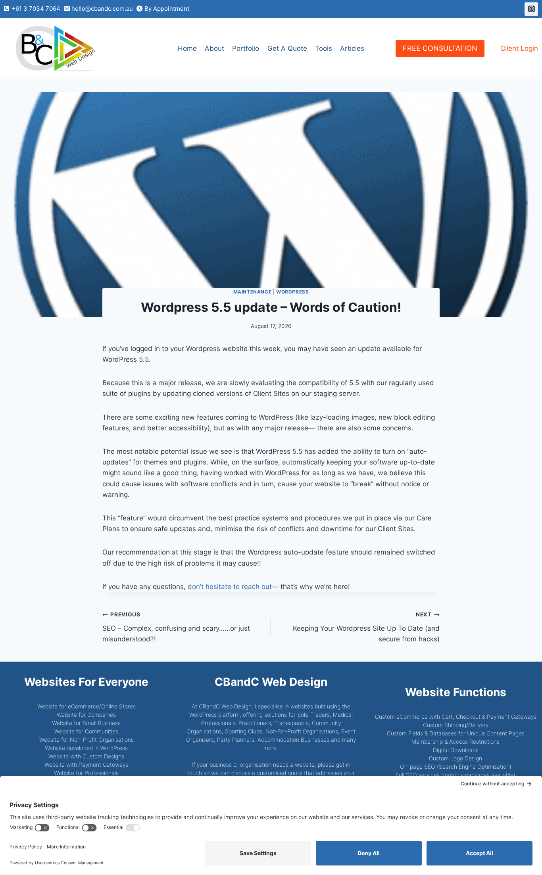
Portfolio (245, 48)
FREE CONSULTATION (440, 48)
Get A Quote (287, 48)
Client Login (519, 48)
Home (187, 48)
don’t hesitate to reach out (230, 587)
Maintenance (252, 292)
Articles (352, 48)
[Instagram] (531, 9)
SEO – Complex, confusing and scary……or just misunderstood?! (176, 627)
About (214, 48)
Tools (323, 48)
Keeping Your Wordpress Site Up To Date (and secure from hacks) (366, 627)
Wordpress (292, 292)
